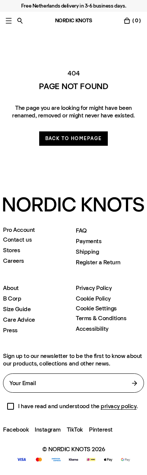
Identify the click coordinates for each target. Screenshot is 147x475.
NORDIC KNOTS (73, 20)
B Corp (12, 298)
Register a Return (98, 262)
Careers (13, 260)
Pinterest (101, 429)
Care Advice (19, 319)
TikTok (75, 429)
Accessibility (92, 328)
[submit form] (134, 383)
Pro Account (19, 230)
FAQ (81, 230)
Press (10, 330)
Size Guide (17, 309)
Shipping (87, 251)
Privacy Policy (94, 287)
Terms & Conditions (101, 318)
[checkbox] (10, 406)
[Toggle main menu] (8, 20)
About (11, 287)
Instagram (48, 429)
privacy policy (118, 406)
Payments (88, 241)
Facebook (16, 429)
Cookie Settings (96, 308)
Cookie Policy (93, 298)
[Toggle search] (20, 20)
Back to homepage (73, 138)
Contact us (17, 239)
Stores (11, 250)
